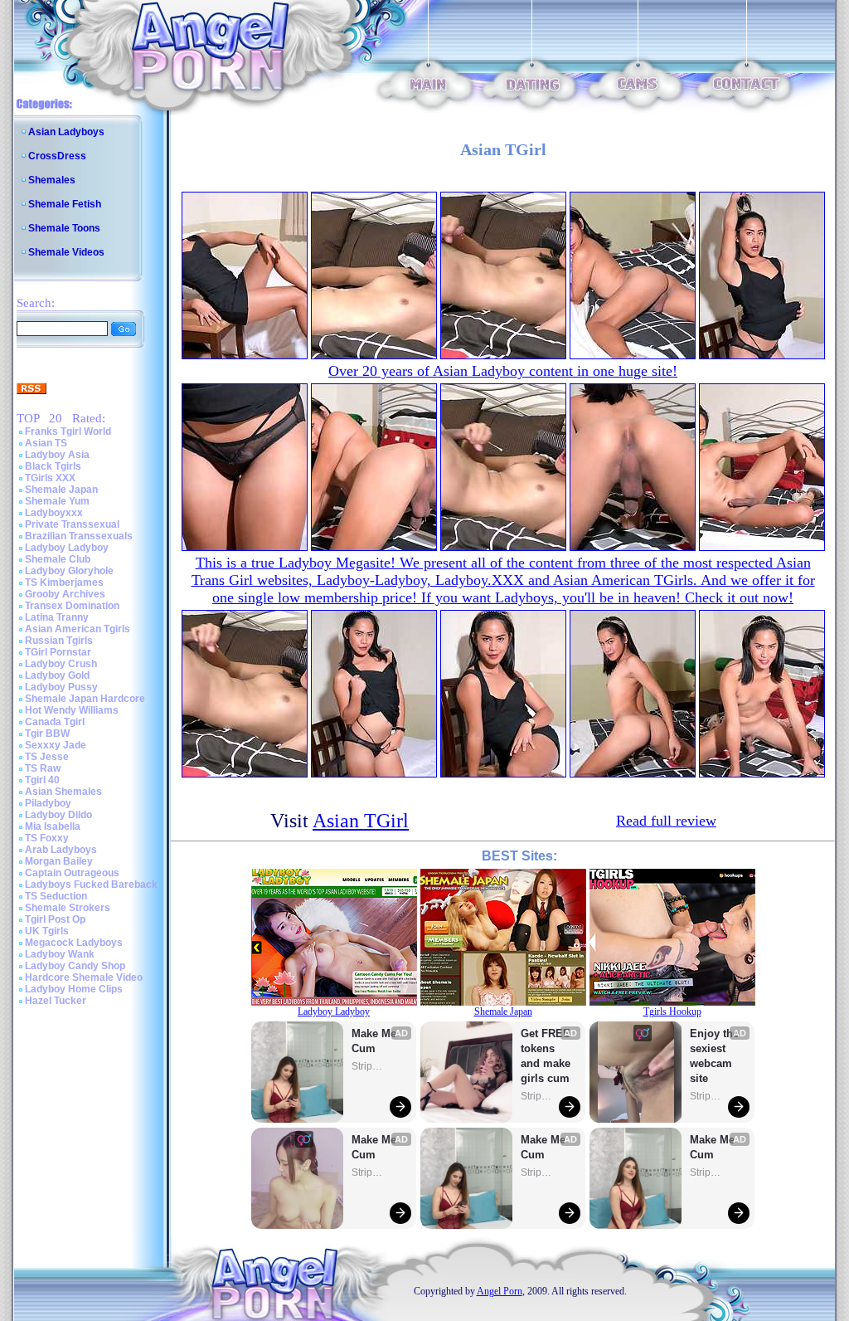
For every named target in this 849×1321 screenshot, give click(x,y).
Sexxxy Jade (55, 745)
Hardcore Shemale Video (84, 977)
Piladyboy (48, 803)
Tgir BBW (47, 733)
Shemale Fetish (64, 204)
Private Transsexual (72, 524)
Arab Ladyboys (61, 849)
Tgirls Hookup (672, 1011)
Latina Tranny (57, 617)
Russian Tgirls (59, 640)
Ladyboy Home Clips (74, 989)
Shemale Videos (66, 252)
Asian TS (46, 443)
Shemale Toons (64, 228)
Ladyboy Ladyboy (67, 547)
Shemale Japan (61, 489)
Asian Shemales (63, 791)
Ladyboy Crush (61, 664)
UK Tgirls (47, 931)
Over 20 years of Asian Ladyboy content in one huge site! (502, 371)
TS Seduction (56, 896)
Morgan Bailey (59, 861)
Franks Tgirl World (68, 431)
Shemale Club (57, 559)
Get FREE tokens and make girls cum (545, 1056)
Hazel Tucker (55, 1001)
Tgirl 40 (42, 780)
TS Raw (43, 768)
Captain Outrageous (72, 873)
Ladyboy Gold (57, 675)
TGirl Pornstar (58, 652)
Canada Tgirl (55, 722)
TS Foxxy (47, 838)
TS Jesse (47, 757)
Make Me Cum (376, 1041)
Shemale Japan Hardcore (85, 698)
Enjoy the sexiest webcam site (715, 1056)
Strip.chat (368, 1066)
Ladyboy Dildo (58, 815)
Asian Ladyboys (66, 132)
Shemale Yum (57, 501)
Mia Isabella (52, 826)
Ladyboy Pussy (61, 687)
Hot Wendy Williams (72, 710)
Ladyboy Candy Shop (75, 966)
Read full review (666, 820)
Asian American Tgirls (77, 629)
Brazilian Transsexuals (79, 536)
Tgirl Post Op (55, 919)
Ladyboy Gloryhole (69, 571)
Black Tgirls (53, 466)
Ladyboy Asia (57, 455)
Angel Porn (499, 1291)
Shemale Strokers (67, 908)
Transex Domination (72, 606)
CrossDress (57, 156)
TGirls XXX (50, 478)
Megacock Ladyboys (74, 942)
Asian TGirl (361, 820)
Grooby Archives (65, 594)
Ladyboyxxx (54, 513)
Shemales (51, 180)
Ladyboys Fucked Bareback (91, 884)
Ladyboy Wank (60, 954)
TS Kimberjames (64, 582)
